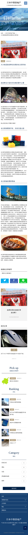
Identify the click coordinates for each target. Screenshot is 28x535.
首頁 (3, 496)
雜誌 (3, 506)
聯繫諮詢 (4, 510)
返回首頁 (14, 488)
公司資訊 (4, 503)
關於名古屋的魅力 (6, 273)
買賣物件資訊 (5, 499)
